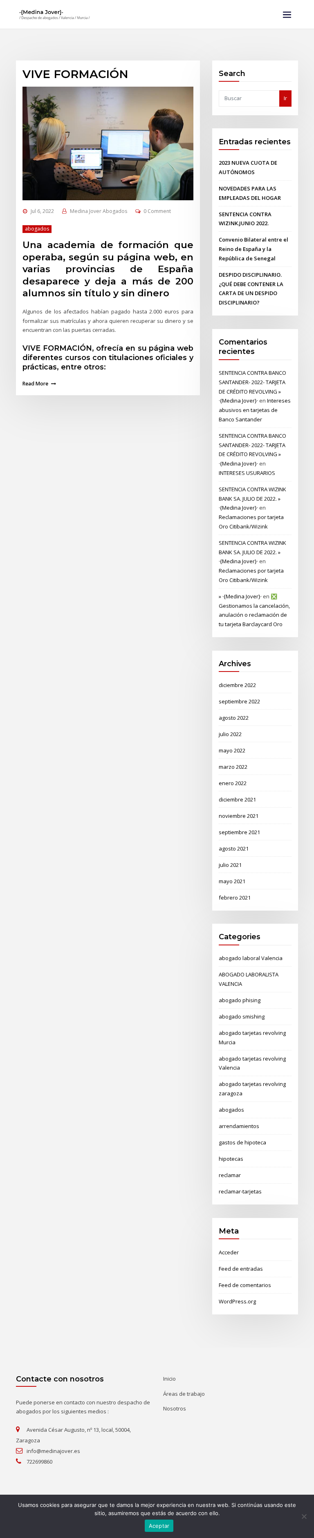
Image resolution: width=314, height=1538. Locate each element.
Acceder (229, 1252)
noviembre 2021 (238, 815)
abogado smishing (242, 1016)
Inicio (169, 1378)
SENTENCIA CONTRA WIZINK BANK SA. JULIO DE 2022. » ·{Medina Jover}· (252, 499)
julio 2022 (230, 734)
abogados (37, 228)
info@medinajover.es (53, 1451)
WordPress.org (237, 1301)
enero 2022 (233, 783)
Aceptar (159, 1525)
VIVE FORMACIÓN (75, 74)
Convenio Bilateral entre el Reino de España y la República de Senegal (253, 249)
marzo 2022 (233, 766)
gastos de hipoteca (242, 1142)
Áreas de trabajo (184, 1393)
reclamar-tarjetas (240, 1191)
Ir (285, 98)
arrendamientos (239, 1126)
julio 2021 (230, 865)
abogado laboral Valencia (251, 958)
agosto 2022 (234, 717)
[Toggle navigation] (287, 15)
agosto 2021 (234, 848)
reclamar (230, 1175)
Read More (35, 383)
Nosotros (174, 1408)
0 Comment (157, 211)
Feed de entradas (241, 1268)
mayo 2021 (232, 881)
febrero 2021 (235, 897)
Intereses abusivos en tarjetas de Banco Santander (255, 410)
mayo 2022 (232, 750)
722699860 (39, 1461)
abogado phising (239, 1000)
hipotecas (231, 1158)
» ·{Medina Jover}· (240, 596)
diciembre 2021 (237, 799)
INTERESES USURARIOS (247, 473)
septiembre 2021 (239, 832)
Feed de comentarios (245, 1285)
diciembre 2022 (237, 685)
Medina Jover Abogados (98, 211)
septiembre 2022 (239, 701)
